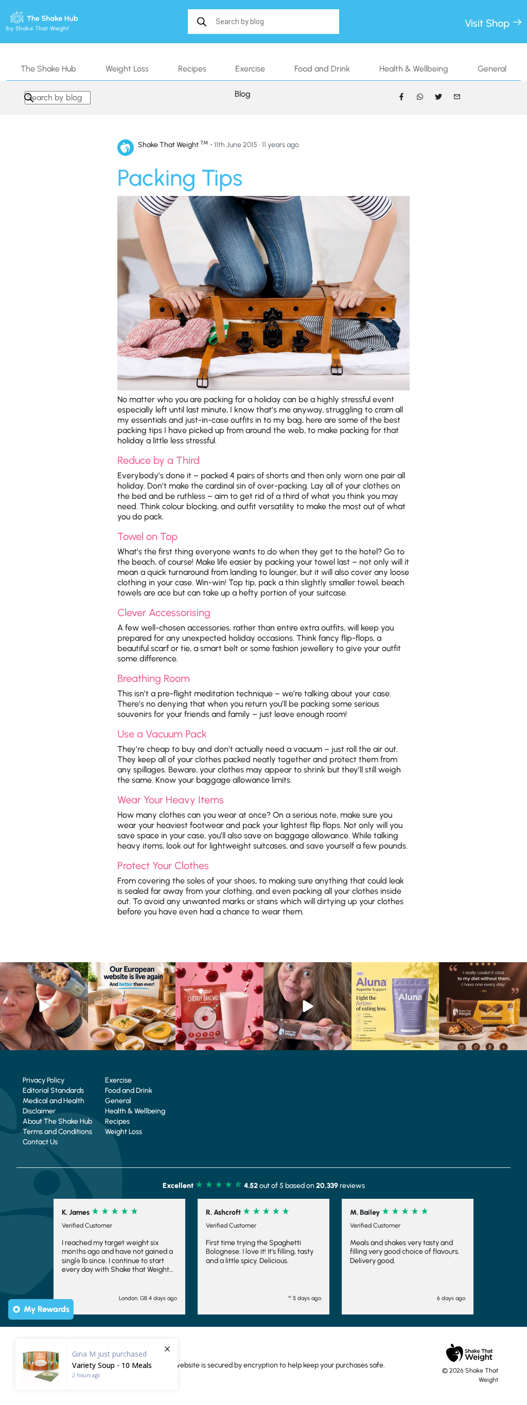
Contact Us (40, 1142)
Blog (243, 94)
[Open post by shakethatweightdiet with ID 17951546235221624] (308, 1006)
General (492, 69)
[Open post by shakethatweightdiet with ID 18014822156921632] (483, 1006)
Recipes (192, 69)
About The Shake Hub (57, 1121)
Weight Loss (127, 69)
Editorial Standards (53, 1090)
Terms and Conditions (57, 1131)
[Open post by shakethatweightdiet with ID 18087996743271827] (44, 1006)
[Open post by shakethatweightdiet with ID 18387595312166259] (219, 1006)
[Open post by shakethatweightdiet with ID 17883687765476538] (396, 1006)
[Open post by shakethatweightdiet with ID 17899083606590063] (132, 1006)
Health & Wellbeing (413, 69)
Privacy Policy (43, 1080)
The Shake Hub (48, 69)
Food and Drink (322, 69)
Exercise (250, 69)
